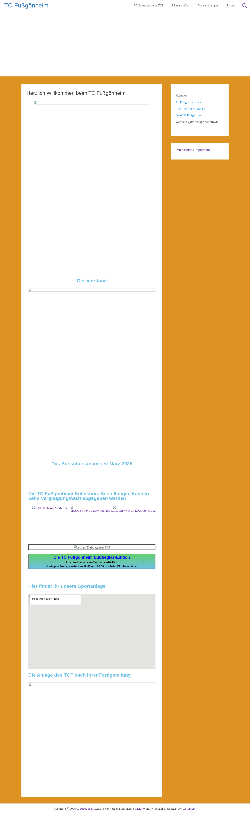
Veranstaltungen (208, 5)
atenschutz (185, 150)
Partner (231, 5)
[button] (31, 509)
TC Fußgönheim (26, 5)
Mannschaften (180, 5)
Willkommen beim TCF (148, 5)
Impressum (202, 150)
